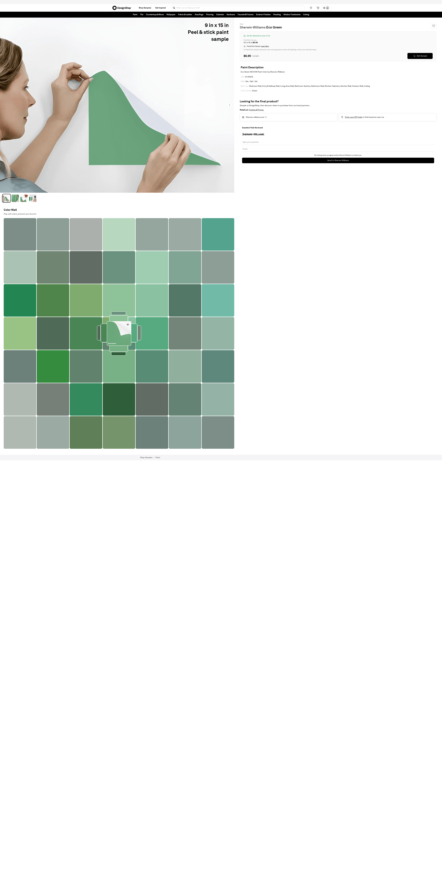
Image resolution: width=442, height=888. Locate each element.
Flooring (209, 14)
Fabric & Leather (185, 14)
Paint (135, 14)
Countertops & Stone (155, 14)
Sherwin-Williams (253, 27)
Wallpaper (171, 14)
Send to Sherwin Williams (338, 160)
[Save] (433, 26)
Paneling (277, 14)
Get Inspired (160, 8)
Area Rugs (199, 14)
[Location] (311, 8)
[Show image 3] (24, 198)
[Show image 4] (33, 198)
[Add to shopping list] (128, 325)
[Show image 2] (15, 198)
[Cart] (318, 8)
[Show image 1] (6, 198)
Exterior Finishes (263, 14)
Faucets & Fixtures (245, 14)
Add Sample (422, 56)
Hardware (231, 14)
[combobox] (237, 8)
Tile (141, 14)
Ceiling (306, 14)
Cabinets (220, 14)
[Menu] (326, 8)
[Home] (122, 8)
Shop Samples (145, 8)
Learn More (265, 46)
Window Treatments (291, 14)
